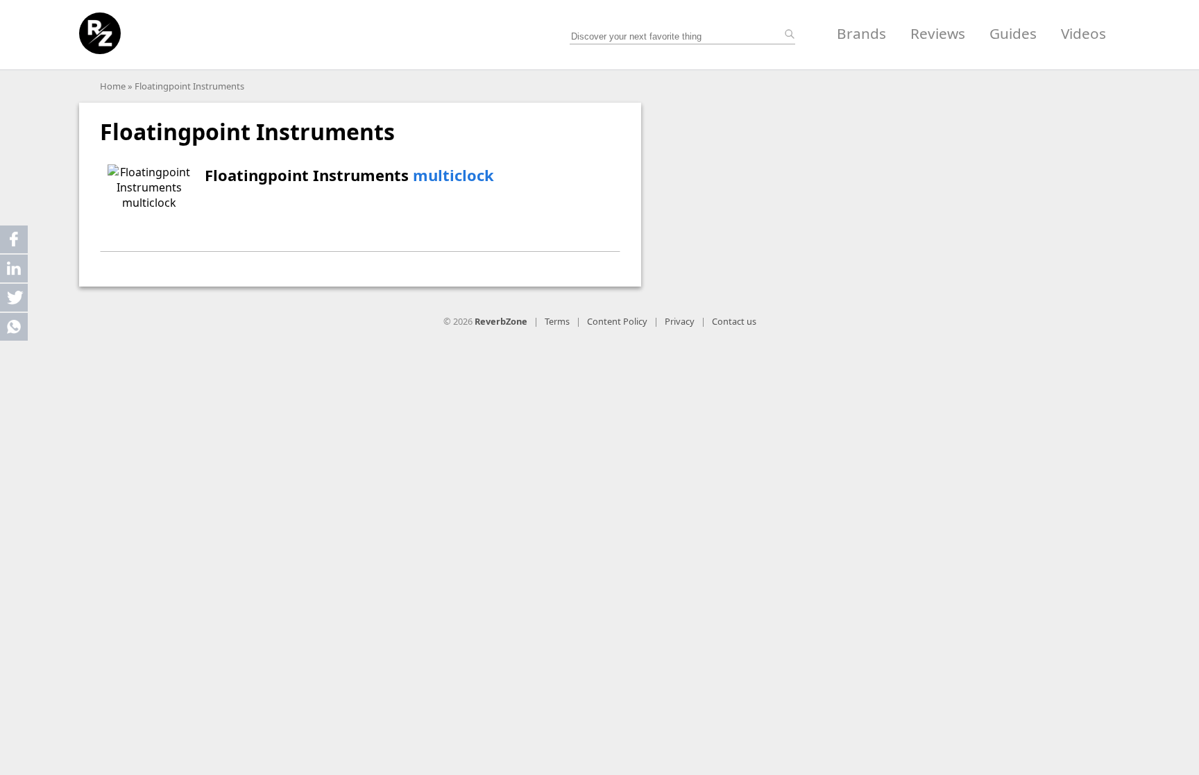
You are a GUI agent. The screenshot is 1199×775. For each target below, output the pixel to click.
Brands (861, 33)
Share (14, 239)
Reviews (937, 33)
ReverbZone (501, 321)
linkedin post (15, 271)
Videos (1083, 33)
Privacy (680, 321)
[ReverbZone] (100, 33)
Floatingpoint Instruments (189, 86)
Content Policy (617, 321)
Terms (557, 321)
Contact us (734, 321)
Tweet (14, 298)
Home (113, 86)
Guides (1013, 33)
